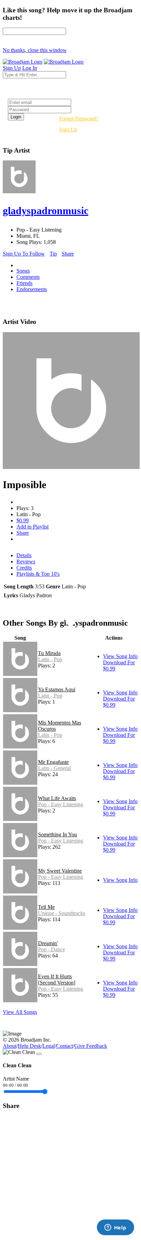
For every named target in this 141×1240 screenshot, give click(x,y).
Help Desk (29, 1046)
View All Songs (20, 1012)
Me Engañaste (53, 762)
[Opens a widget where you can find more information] (115, 1228)
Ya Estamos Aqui (56, 689)
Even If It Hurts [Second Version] (56, 980)
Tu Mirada (49, 653)
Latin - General (54, 768)
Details (23, 555)
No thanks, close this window (35, 50)
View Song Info (120, 656)
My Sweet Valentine (60, 871)
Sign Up (68, 129)
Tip (53, 254)
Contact (64, 1046)
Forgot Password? (78, 118)
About (9, 1046)
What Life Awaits (57, 798)
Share (68, 254)
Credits (24, 568)
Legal (48, 1046)
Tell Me (46, 907)
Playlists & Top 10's (38, 574)
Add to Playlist (32, 527)
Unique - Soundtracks (61, 913)
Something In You (57, 834)
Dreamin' (48, 943)
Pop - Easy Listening (60, 804)
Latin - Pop (50, 659)
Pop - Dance (51, 949)
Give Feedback (90, 1046)
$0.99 (22, 520)
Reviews (25, 561)
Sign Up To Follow (24, 254)
